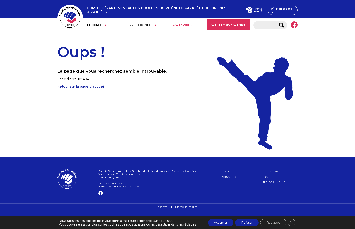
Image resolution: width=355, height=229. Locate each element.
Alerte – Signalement (229, 24)
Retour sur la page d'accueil (81, 86)
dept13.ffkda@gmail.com (124, 186)
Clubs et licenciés (137, 25)
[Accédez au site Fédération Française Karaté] (254, 10)
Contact (227, 171)
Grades (267, 176)
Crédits (162, 207)
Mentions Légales (186, 207)
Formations (270, 171)
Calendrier (182, 24)
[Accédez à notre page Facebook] (294, 25)
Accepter (220, 222)
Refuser (246, 222)
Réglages (273, 222)
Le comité (95, 25)
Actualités (229, 176)
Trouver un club (274, 182)
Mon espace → (281, 10)
